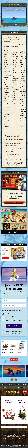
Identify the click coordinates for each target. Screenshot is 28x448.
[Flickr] (15, 4)
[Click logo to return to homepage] (14, 11)
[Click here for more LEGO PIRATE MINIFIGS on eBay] (14, 359)
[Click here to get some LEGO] (14, 221)
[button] (12, 379)
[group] (14, 371)
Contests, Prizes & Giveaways (14, 320)
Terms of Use (16, 333)
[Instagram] (12, 4)
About (24, 384)
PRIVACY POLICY (21, 387)
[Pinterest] (18, 4)
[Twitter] (18, 392)
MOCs (7, 314)
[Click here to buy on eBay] (14, 252)
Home (3, 384)
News (17, 384)
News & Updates (10, 317)
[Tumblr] (21, 392)
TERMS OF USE (6, 387)
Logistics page (19, 139)
